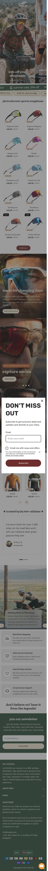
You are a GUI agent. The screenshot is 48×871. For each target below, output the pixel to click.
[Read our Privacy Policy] (39, 452)
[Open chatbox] (42, 866)
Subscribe (23, 463)
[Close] (42, 401)
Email (8, 432)
